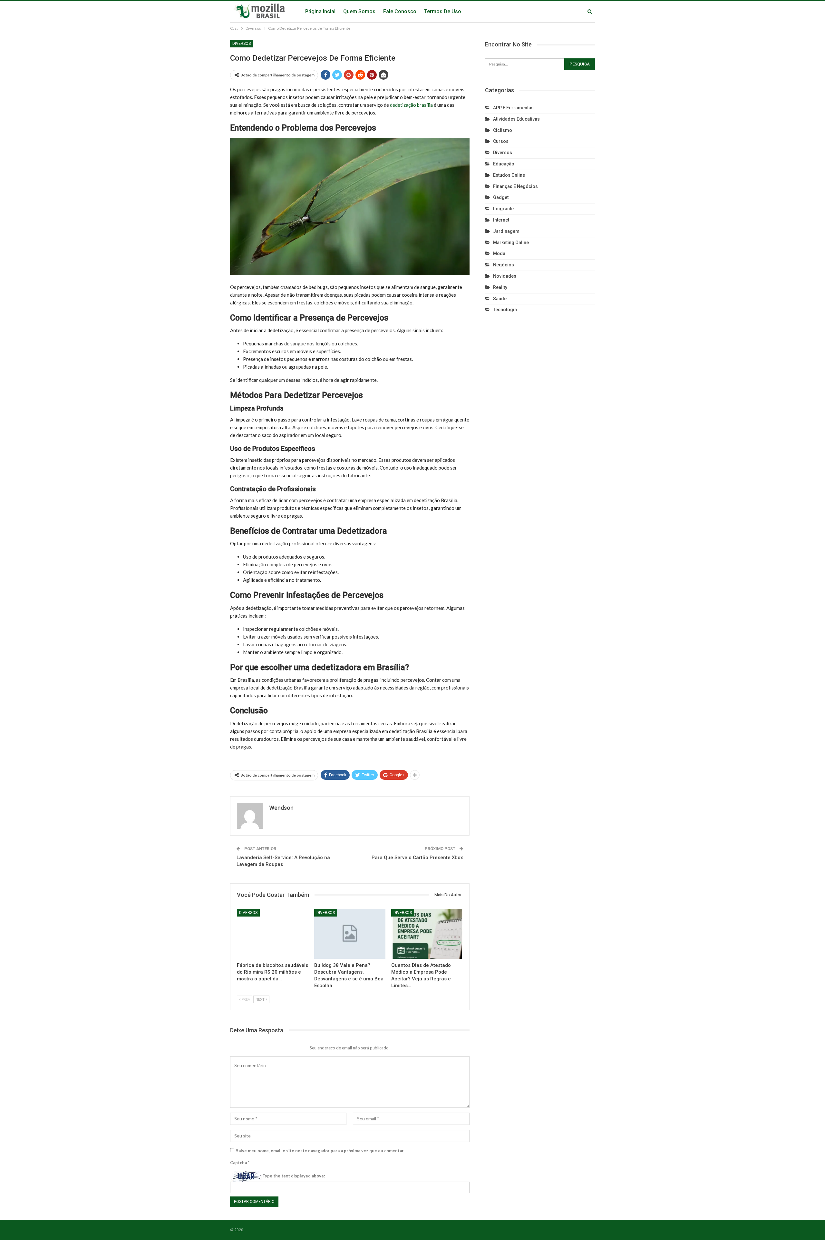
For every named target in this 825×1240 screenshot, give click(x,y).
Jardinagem (506, 231)
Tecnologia (505, 309)
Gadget (501, 197)
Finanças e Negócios (515, 186)
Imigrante (503, 208)
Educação (503, 163)
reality (500, 287)
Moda (499, 253)
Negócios (503, 264)
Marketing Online (511, 242)
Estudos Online (509, 175)
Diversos (241, 43)
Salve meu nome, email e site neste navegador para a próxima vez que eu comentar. (320, 1150)
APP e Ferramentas (513, 107)
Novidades (504, 276)
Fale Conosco (399, 11)
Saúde (500, 298)
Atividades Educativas (516, 119)
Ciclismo (502, 130)
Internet (501, 220)
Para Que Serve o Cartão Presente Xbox (417, 857)
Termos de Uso (442, 11)
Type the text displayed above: (293, 1175)
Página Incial (320, 11)
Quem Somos (359, 11)
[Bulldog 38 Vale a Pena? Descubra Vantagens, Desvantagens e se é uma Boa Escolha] (350, 934)
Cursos (501, 141)
